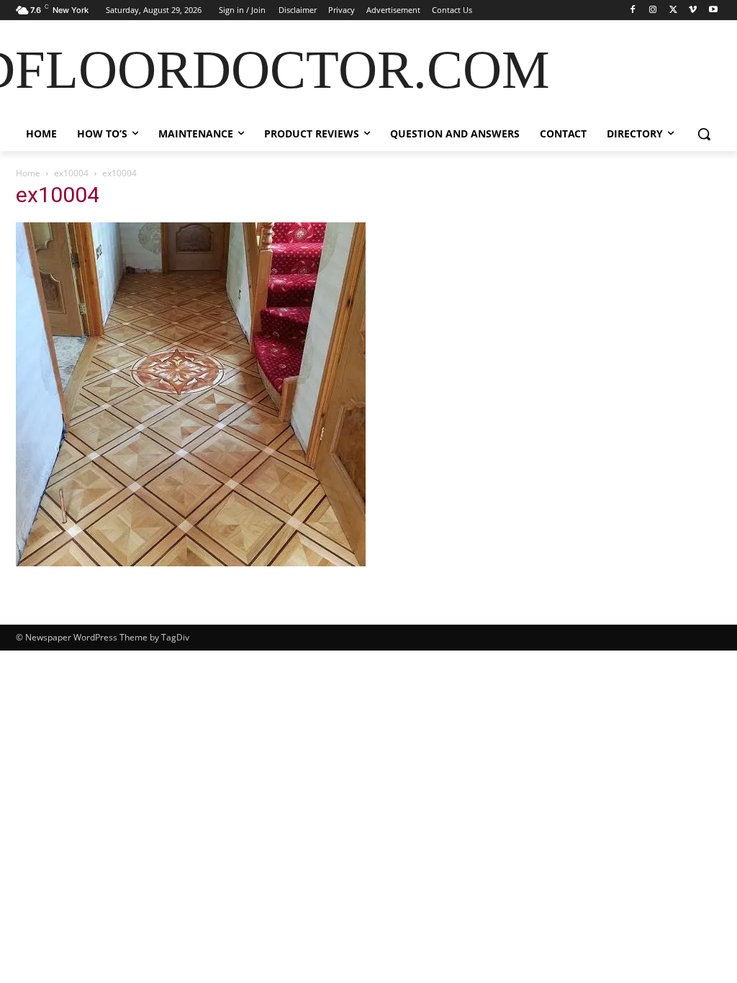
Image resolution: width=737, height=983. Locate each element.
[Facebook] (633, 10)
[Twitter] (673, 10)
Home (28, 173)
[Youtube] (713, 10)
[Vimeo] (692, 10)
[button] (704, 134)
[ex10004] (191, 562)
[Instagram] (653, 10)
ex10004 (71, 173)
